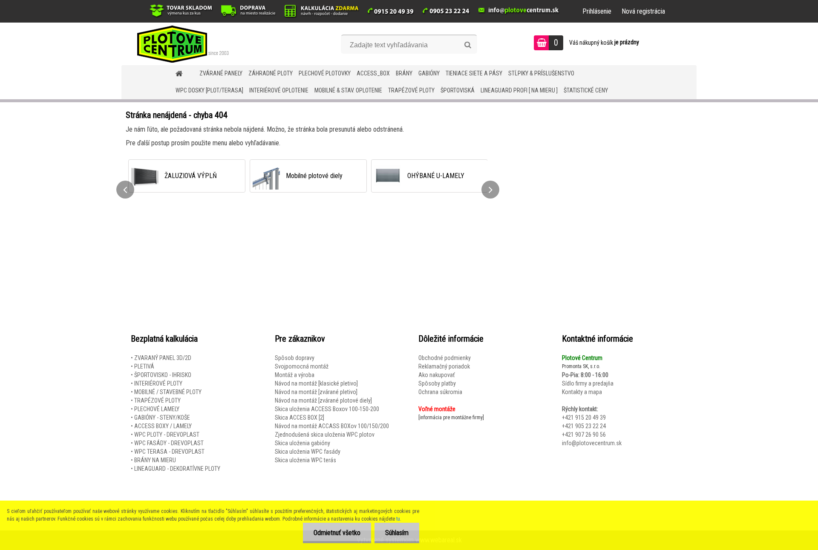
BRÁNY (404, 73)
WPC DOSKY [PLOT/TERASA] (209, 90)
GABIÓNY (429, 73)
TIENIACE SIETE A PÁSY (474, 73)
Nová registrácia (643, 11)
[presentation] (125, 190)
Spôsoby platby (437, 383)
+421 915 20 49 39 (584, 417)
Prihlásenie (596, 11)
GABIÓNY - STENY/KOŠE (162, 417)
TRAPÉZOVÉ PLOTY (411, 90)
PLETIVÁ (144, 366)
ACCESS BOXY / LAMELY (163, 426)
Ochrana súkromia (440, 392)
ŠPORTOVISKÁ (458, 90)
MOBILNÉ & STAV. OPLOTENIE (348, 90)
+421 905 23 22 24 (584, 426)
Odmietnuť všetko (337, 533)
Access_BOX (373, 73)
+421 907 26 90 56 (584, 434)
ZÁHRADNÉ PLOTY (270, 73)
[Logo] (180, 44)
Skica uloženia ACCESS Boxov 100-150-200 (327, 409)
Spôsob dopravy (294, 357)
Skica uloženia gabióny (302, 443)
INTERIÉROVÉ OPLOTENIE (278, 90)
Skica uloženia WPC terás (305, 460)
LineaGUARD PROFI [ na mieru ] (519, 90)
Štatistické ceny (586, 90)
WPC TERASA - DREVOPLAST (169, 451)
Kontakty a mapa (582, 392)
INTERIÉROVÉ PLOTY (158, 383)
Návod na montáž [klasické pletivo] (316, 383)
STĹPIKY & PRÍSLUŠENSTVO (541, 73)
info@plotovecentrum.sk (592, 443)
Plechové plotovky (325, 73)
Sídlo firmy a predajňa (588, 383)
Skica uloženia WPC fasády (307, 451)
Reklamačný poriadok (444, 366)
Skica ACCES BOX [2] (299, 417)
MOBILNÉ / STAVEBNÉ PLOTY (168, 392)
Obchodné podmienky (444, 357)
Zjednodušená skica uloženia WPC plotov (324, 434)
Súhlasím (397, 533)
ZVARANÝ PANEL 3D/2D (162, 357)
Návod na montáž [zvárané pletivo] (316, 392)
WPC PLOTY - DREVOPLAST (166, 434)
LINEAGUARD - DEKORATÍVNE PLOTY (177, 468)
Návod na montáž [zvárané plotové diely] (323, 400)
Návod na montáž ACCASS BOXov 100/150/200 (332, 426)
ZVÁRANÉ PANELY (220, 73)
